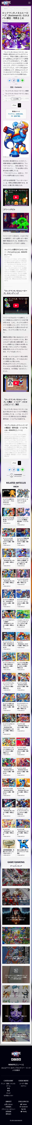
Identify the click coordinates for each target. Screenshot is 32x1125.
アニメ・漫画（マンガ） (8, 1083)
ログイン (23, 1086)
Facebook (24, 1107)
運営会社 (8, 1114)
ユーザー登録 (23, 1083)
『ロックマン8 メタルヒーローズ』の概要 (16, 91)
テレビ (8, 1093)
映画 (8, 1091)
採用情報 (8, 1111)
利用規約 (8, 1107)
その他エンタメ (8, 1095)
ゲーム (8, 1086)
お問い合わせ (8, 1104)
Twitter (24, 1104)
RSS (24, 1109)
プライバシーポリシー (8, 1109)
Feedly (24, 1111)
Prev (14, 105)
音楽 (8, 1088)
